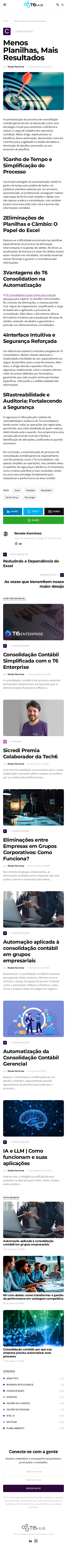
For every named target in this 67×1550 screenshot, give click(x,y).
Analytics (12, 1378)
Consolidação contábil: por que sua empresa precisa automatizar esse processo (27, 1353)
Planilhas (30, 490)
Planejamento (15, 1428)
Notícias (12, 1422)
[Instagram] (35, 1541)
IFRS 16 (10, 1416)
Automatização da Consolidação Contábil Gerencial (31, 1057)
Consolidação (15, 1391)
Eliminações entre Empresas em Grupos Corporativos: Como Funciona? (30, 849)
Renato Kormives (16, 66)
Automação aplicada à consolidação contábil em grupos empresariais (28, 1242)
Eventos (12, 1397)
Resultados (46, 490)
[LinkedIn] (30, 1541)
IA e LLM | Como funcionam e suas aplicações (25, 1157)
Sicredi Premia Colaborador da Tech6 (30, 753)
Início (5, 21)
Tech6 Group (12, 497)
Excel (17, 490)
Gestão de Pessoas (18, 1409)
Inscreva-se (33, 1488)
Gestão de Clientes (18, 1403)
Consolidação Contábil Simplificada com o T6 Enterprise (31, 661)
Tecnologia (29, 497)
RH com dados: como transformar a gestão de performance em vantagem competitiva (33, 1297)
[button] (62, 4)
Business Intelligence (20, 1384)
